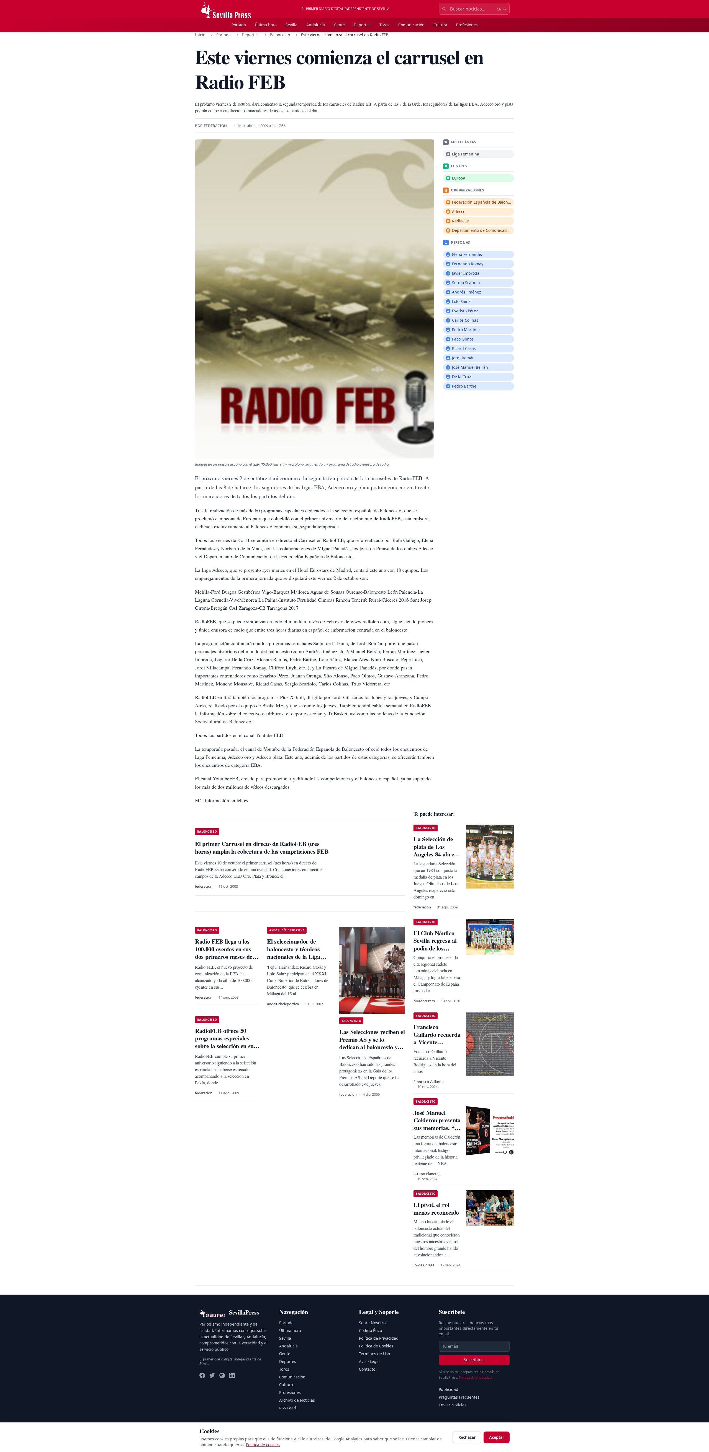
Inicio (200, 34)
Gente (339, 24)
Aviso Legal (369, 1361)
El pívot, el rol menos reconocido (436, 1208)
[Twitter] (212, 1375)
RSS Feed (287, 1408)
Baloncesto (280, 34)
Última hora (266, 24)
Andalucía (315, 24)
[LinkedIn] (232, 1375)
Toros (384, 24)
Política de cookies (263, 1444)
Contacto (367, 1369)
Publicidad (448, 1389)
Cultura (440, 24)
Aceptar (496, 1437)
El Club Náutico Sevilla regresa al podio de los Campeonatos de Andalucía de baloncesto (434, 952)
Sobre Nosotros (373, 1322)
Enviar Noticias (452, 1404)
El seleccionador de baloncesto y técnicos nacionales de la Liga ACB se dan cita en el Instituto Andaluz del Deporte (294, 960)
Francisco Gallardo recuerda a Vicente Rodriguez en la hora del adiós (436, 1042)
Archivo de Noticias (297, 1400)
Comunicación (411, 24)
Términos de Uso (374, 1353)
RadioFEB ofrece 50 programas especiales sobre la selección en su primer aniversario (224, 1042)
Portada (239, 24)
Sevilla (291, 24)
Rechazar (467, 1437)
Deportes (362, 24)
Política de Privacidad (379, 1338)
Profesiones (467, 24)
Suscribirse (474, 1359)
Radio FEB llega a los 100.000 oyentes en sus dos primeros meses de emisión (223, 953)
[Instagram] (222, 1375)
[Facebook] (202, 1375)
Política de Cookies (376, 1346)
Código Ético (370, 1330)
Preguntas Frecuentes (459, 1397)
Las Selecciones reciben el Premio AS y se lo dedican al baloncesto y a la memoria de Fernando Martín (372, 1047)
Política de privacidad (475, 1377)
